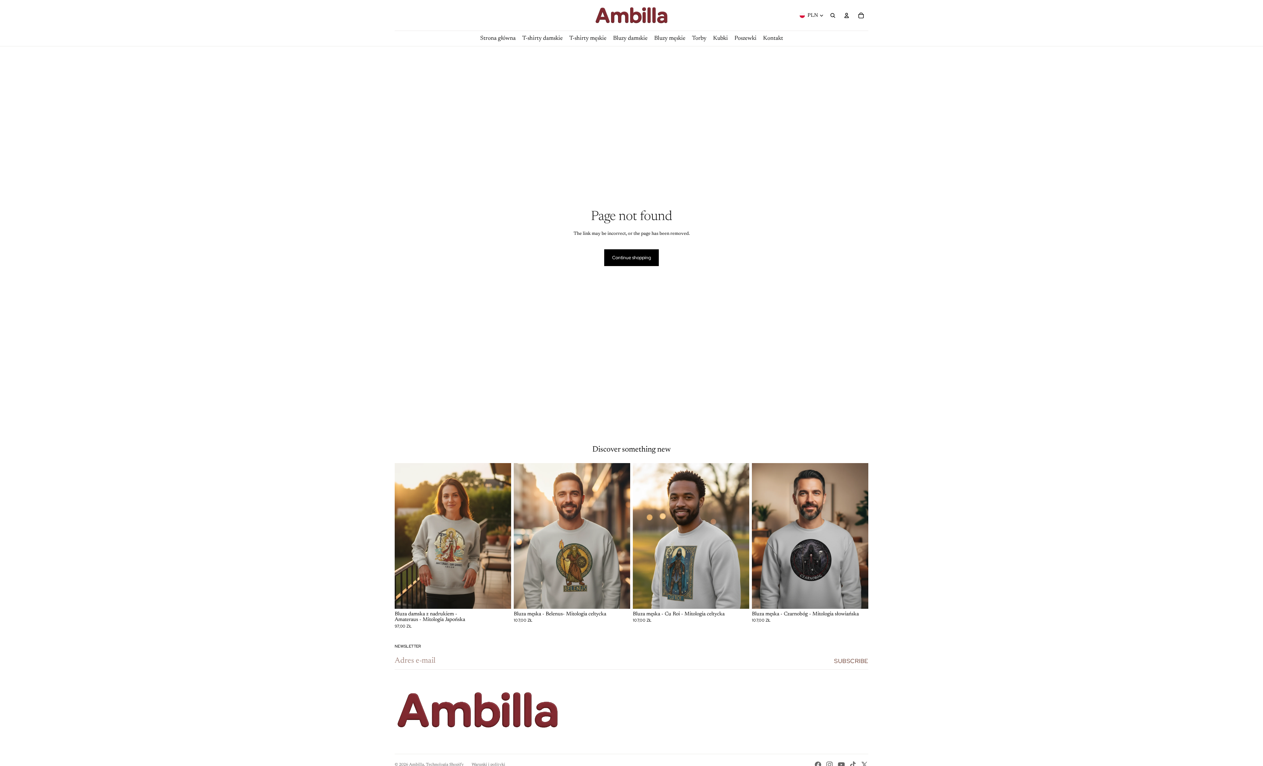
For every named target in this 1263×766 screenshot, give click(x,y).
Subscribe (851, 661)
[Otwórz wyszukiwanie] (833, 15)
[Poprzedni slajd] (404, 536)
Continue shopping (631, 257)
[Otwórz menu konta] (846, 15)
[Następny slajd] (501, 536)
